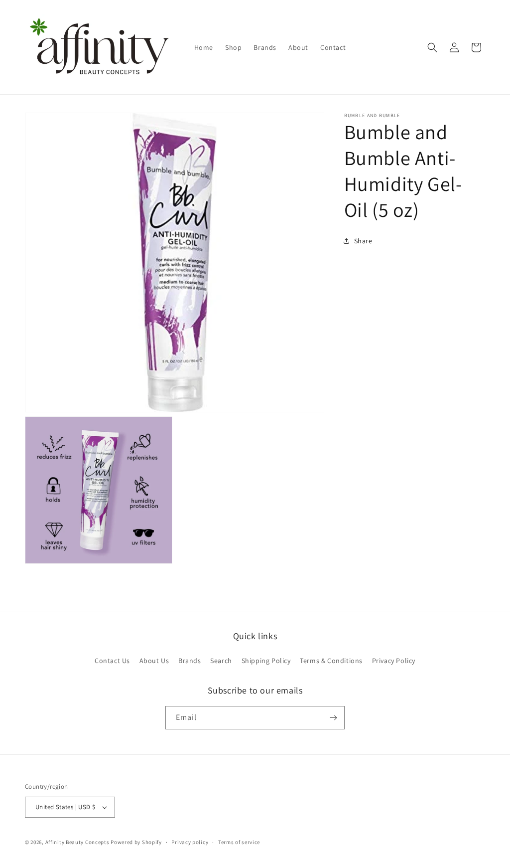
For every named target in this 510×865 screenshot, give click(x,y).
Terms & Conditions (331, 660)
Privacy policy (189, 842)
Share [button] (363, 240)
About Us (154, 660)
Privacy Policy (393, 660)
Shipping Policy (266, 660)
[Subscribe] (333, 717)
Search (221, 660)
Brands (189, 660)
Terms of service (239, 842)
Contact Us (112, 660)
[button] (432, 47)
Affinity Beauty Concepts (77, 842)
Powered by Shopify (136, 842)
